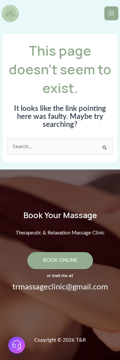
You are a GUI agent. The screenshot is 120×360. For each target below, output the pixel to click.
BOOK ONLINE (60, 260)
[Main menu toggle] (111, 13)
